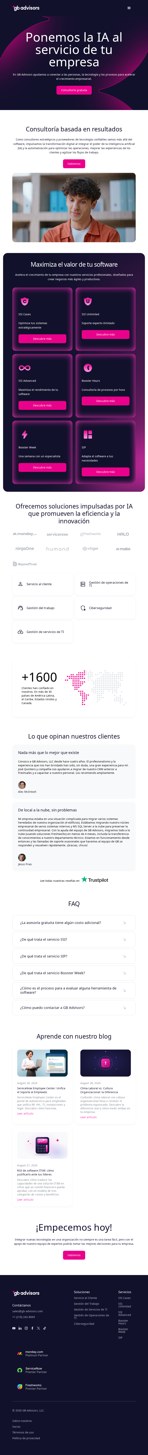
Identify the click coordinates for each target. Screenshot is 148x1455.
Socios (16, 1426)
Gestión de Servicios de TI (90, 1309)
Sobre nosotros (22, 1421)
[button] (129, 8)
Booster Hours (123, 1322)
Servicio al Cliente (85, 1298)
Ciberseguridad (84, 1323)
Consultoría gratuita (74, 90)
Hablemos (74, 164)
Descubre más (42, 338)
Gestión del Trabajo (86, 1303)
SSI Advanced (124, 1313)
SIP (120, 1337)
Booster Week (123, 1330)
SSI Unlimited (124, 1305)
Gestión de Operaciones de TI (91, 1316)
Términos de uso (23, 1432)
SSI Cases (124, 1298)
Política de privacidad (26, 1438)
